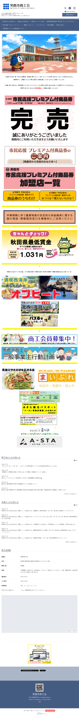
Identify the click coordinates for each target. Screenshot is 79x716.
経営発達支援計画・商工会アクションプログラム (60, 21)
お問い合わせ (70, 14)
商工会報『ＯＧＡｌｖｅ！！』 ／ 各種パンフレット (18, 25)
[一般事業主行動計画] (39, 360)
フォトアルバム (40, 25)
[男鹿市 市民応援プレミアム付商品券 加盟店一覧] (39, 188)
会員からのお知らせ (23, 21)
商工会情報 (50, 25)
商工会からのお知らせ (9, 21)
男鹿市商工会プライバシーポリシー (35, 590)
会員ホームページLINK (37, 21)
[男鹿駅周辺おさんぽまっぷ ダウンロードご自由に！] (39, 326)
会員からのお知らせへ (71, 542)
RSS (76, 460)
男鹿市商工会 (39, 694)
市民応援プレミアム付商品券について (13, 28)
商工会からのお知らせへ (71, 493)
